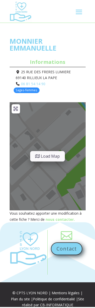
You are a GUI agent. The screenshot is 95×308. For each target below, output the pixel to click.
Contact (66, 248)
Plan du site (20, 299)
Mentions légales (66, 292)
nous (50, 219)
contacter (64, 219)
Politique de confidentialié (54, 299)
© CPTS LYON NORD (30, 292)
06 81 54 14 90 (33, 83)
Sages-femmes (26, 90)
